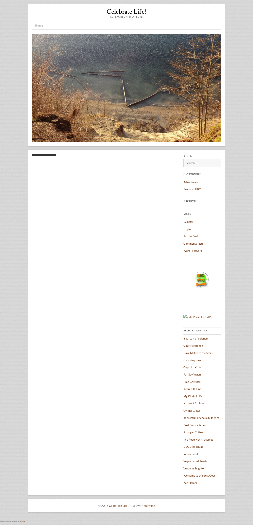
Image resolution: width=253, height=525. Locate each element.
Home (39, 25)
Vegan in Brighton (194, 468)
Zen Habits (190, 482)
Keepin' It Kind (192, 389)
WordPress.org (192, 250)
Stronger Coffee (193, 432)
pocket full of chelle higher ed (201, 417)
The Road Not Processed (198, 439)
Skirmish (149, 505)
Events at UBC (192, 189)
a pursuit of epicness (196, 338)
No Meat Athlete (193, 403)
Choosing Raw (192, 360)
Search (187, 156)
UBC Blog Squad (193, 446)
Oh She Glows (191, 410)
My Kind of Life (192, 396)
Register (188, 221)
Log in (187, 229)
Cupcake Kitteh (192, 367)
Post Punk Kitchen (194, 425)
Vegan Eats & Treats (195, 461)
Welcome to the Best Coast (199, 475)
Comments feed (193, 243)
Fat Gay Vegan (192, 374)
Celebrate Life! (127, 12)
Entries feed (190, 236)
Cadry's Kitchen (193, 345)
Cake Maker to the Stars (197, 353)
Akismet (22, 521)
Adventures (190, 182)
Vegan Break (191, 454)
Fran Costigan (192, 381)
